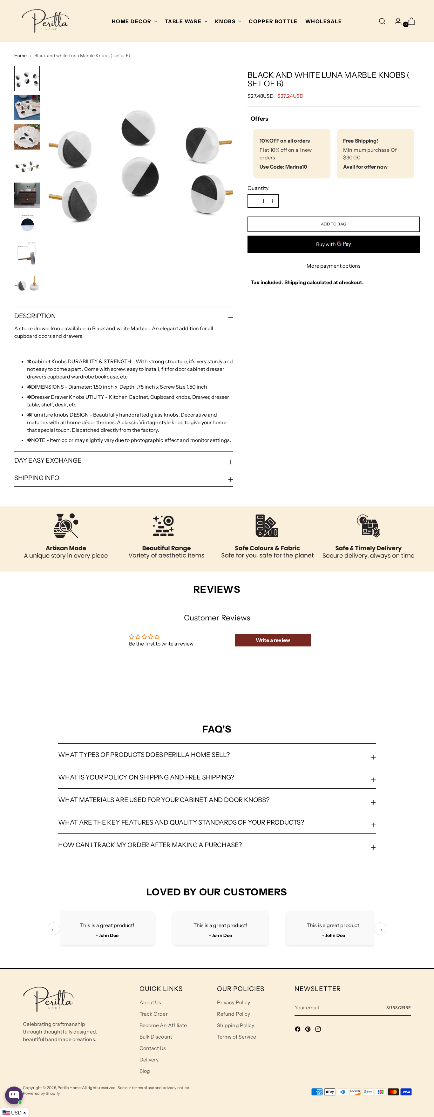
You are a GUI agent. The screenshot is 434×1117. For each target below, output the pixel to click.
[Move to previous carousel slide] (399, 689)
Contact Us (152, 1048)
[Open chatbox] (14, 1095)
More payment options (334, 266)
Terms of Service (236, 1036)
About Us (150, 1002)
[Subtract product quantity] (272, 201)
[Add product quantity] (253, 201)
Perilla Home (69, 1087)
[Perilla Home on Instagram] (318, 1030)
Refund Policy (233, 1014)
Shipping (295, 282)
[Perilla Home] (45, 21)
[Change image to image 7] (27, 253)
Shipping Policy (235, 1025)
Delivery (149, 1059)
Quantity (258, 188)
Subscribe (398, 1007)
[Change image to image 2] (27, 107)
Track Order (153, 1014)
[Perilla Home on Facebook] (298, 1030)
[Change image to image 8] (27, 283)
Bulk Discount (155, 1036)
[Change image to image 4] (27, 166)
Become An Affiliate (163, 1025)
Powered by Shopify (41, 1093)
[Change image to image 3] (27, 137)
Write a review (273, 640)
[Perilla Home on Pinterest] (308, 1030)
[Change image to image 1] (27, 78)
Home (20, 55)
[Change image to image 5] (27, 195)
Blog (144, 1071)
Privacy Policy (233, 1002)
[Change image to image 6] (27, 224)
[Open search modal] (382, 21)
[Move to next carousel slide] (414, 689)
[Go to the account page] (395, 21)
